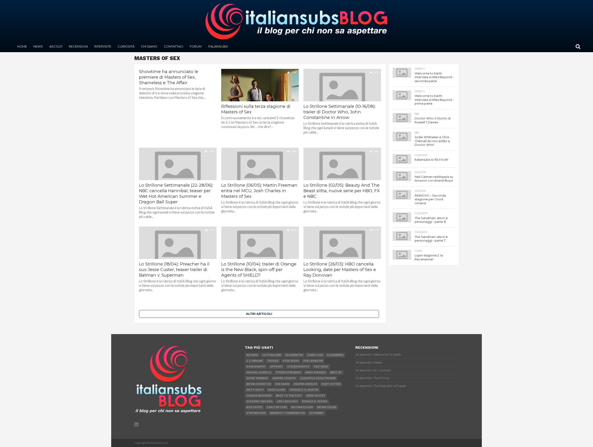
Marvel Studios (284, 378)
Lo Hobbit (316, 413)
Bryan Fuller (326, 407)
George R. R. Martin (304, 389)
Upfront (276, 366)
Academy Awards (259, 401)
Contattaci (173, 46)
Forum (196, 46)
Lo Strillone (271, 355)
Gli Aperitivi (294, 355)
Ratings (252, 355)
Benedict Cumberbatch (287, 413)
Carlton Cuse (277, 407)
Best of (336, 372)
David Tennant (257, 378)
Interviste (102, 46)
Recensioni (78, 46)
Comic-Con (315, 355)
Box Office (254, 407)
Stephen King (256, 413)
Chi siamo (149, 46)
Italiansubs (218, 46)
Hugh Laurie (276, 389)
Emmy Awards (315, 372)
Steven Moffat (298, 366)
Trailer (272, 360)
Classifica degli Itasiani (317, 378)
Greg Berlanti (287, 401)
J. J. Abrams (254, 360)
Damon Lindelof (305, 384)
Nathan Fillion (302, 407)
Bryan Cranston (258, 384)
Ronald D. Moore (314, 401)
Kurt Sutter (331, 384)
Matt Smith (254, 389)
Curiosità (126, 46)
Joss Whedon (313, 360)
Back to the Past (289, 395)
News (38, 46)
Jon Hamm (282, 384)
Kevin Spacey (315, 395)
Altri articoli (259, 314)
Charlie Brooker (258, 395)
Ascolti (55, 46)
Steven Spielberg (288, 372)
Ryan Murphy (255, 366)
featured (321, 366)
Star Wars (291, 360)
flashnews (335, 355)
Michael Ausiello (258, 372)
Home (22, 46)
